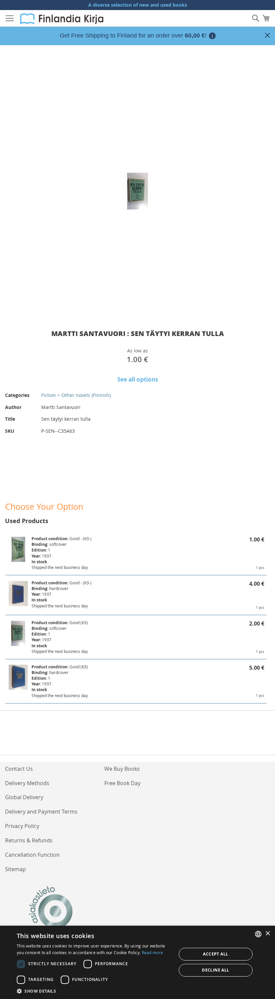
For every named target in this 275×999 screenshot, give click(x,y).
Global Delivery (24, 797)
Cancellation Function (32, 854)
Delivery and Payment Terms (41, 811)
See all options (137, 379)
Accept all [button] (215, 954)
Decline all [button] (215, 970)
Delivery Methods (27, 783)
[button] (94, 991)
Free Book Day (122, 783)
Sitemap (15, 869)
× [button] (267, 933)
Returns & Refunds (29, 840)
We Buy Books (122, 768)
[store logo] (61, 18)
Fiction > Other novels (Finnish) (76, 395)
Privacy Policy (22, 826)
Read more (152, 952)
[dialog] (137, 962)
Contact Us (19, 768)
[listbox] (258, 934)
